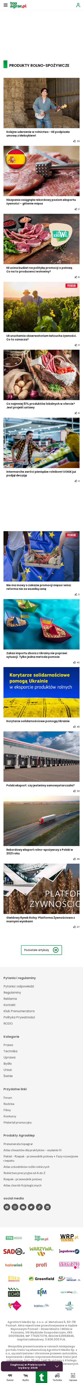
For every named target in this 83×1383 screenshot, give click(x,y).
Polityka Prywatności (19, 1017)
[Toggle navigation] (5, 5)
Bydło (7, 1063)
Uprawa (9, 1057)
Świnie (8, 1076)
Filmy (7, 1110)
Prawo (8, 1045)
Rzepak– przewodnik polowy (22, 1179)
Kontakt (9, 1005)
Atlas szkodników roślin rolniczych (26, 1166)
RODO (8, 1023)
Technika (10, 1051)
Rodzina (8, 1104)
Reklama (10, 998)
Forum (7, 1097)
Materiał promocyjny (17, 1122)
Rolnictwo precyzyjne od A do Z (24, 1173)
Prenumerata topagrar (18, 1144)
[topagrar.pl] (18, 4)
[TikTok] (39, 1207)
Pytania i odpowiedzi (18, 986)
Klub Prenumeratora (19, 1011)
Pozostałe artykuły (36, 950)
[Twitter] (31, 1207)
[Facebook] (6, 1207)
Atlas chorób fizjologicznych (22, 1185)
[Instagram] (15, 1207)
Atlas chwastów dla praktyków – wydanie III (32, 1150)
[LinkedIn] (47, 1207)
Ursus (7, 1070)
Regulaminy (12, 992)
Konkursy (9, 1116)
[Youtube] (23, 1207)
